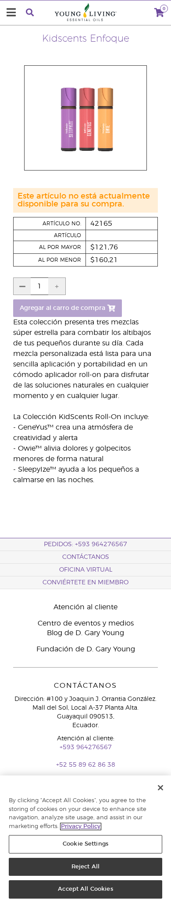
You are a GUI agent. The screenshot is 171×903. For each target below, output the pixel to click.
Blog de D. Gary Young (85, 632)
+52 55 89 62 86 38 (85, 765)
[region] (85, 839)
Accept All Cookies (85, 889)
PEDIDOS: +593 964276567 (85, 544)
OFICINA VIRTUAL (85, 570)
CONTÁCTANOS (85, 557)
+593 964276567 (86, 747)
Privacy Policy (80, 826)
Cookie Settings (85, 844)
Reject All (85, 867)
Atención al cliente (85, 607)
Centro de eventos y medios (86, 623)
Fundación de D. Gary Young (85, 649)
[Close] (160, 787)
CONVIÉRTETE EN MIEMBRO (85, 582)
